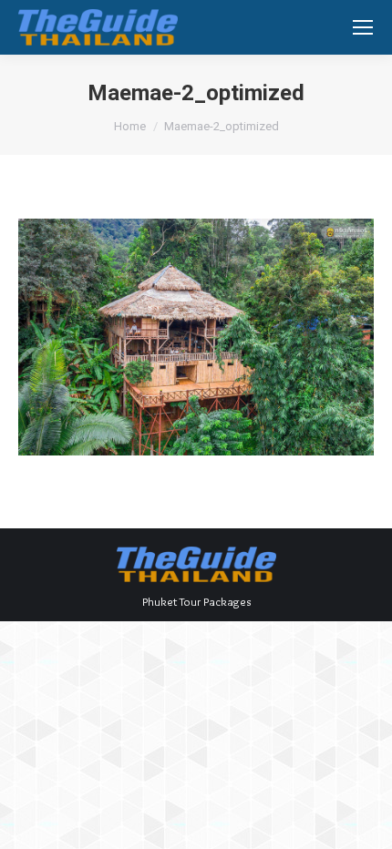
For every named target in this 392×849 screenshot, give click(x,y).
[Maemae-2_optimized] (196, 337)
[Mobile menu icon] (363, 27)
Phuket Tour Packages (196, 601)
